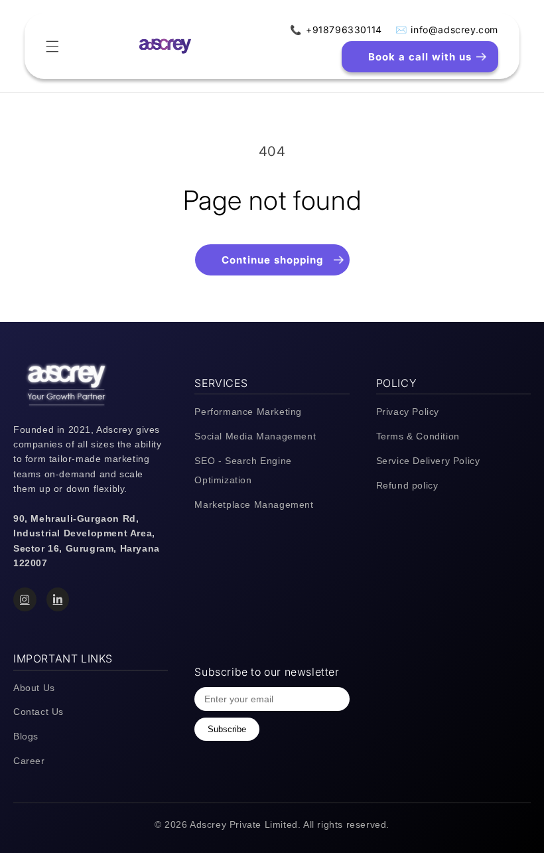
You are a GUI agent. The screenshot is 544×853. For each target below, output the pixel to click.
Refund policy (407, 485)
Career (29, 760)
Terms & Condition (418, 436)
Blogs (25, 736)
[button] (52, 46)
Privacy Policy (407, 411)
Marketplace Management (253, 504)
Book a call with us (420, 56)
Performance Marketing (248, 411)
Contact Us (38, 711)
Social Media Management (255, 436)
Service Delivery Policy (428, 460)
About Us (34, 687)
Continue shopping (272, 260)
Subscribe (227, 729)
